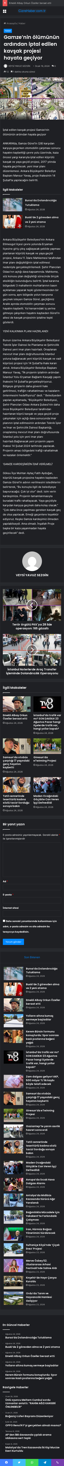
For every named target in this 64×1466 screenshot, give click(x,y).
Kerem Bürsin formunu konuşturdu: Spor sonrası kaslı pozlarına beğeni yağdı (42, 1037)
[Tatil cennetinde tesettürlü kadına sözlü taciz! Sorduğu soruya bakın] (17, 785)
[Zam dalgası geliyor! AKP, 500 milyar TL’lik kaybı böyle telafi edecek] (13, 1081)
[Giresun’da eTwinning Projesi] (47, 746)
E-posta (8, 894)
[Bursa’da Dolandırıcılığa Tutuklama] (12, 204)
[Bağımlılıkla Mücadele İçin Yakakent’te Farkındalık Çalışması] (13, 1217)
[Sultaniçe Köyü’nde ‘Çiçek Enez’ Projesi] (13, 1249)
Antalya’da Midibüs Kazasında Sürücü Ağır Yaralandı (40, 1199)
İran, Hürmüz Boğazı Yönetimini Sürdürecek (40, 1231)
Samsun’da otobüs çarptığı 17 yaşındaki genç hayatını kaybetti (16, 762)
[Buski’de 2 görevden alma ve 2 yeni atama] (12, 221)
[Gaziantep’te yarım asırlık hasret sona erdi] (13, 1131)
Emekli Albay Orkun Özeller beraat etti (30, 3)
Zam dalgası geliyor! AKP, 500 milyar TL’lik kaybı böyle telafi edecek (42, 1080)
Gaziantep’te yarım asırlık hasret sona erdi (43, 1128)
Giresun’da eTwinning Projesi (44, 759)
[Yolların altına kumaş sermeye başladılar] (13, 1020)
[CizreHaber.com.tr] (32, 11)
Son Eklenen (32, 957)
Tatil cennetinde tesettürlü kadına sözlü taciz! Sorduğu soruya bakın (16, 801)
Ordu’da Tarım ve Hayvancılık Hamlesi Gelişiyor (39, 1297)
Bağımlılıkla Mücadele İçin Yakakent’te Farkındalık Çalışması (43, 1216)
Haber (22, 23)
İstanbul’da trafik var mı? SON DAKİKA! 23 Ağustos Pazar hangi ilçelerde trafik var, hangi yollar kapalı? (47, 721)
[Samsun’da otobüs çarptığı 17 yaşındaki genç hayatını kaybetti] (17, 746)
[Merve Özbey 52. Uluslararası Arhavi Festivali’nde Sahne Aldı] (13, 1265)
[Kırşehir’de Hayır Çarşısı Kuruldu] (13, 1282)
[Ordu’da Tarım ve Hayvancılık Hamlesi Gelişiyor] (13, 1298)
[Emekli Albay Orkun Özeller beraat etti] (17, 704)
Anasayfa (11, 23)
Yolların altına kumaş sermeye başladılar (39, 1017)
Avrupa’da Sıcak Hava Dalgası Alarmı (40, 1181)
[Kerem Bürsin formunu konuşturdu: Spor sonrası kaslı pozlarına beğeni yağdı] (13, 1036)
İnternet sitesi (11, 907)
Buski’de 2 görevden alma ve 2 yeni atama (42, 986)
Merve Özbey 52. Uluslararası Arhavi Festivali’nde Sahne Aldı (41, 1264)
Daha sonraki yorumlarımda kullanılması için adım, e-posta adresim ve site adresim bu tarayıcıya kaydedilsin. (30, 926)
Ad (5, 881)
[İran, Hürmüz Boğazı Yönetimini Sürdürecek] (13, 1234)
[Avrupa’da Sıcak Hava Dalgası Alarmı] (13, 1184)
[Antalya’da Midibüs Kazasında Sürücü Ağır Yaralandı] (13, 1200)
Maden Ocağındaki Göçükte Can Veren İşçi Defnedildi (46, 799)
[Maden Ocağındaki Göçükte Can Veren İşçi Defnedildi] (47, 785)
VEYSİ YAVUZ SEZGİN (19, 66)
